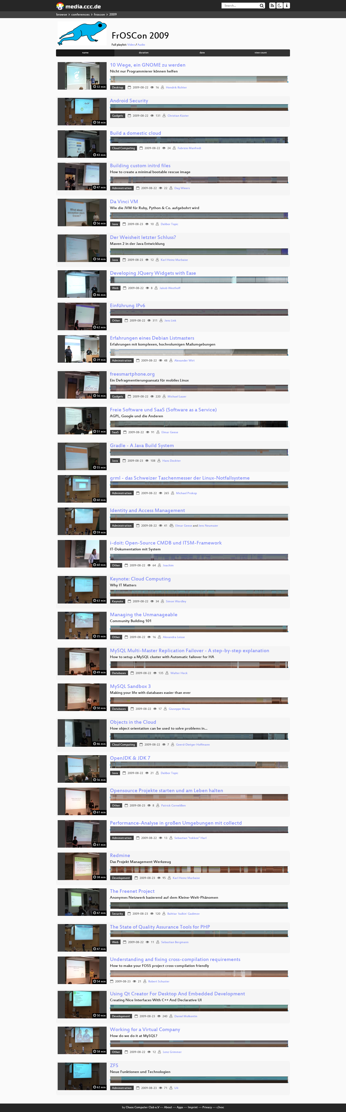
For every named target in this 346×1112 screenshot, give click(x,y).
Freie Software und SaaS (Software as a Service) (163, 410)
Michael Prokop (186, 493)
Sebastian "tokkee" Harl (190, 838)
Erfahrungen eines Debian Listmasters (152, 339)
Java (115, 224)
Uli (176, 1088)
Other (116, 320)
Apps (180, 1107)
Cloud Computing (123, 148)
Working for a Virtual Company (145, 1030)
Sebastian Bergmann (175, 942)
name (85, 52)
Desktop (117, 87)
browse (61, 15)
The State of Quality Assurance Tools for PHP (160, 927)
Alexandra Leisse (174, 637)
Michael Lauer (177, 396)
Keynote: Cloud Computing (140, 579)
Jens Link (170, 320)
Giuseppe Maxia (179, 709)
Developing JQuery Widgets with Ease (153, 274)
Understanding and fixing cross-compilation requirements (175, 960)
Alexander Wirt (184, 360)
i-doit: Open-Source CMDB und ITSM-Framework (166, 543)
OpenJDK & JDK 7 (130, 759)
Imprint (193, 1107)
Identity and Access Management (147, 511)
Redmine (120, 856)
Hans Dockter (171, 461)
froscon (99, 15)
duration (144, 52)
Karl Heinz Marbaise (174, 260)
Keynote (117, 601)
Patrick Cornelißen (173, 805)
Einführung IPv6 (127, 306)
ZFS (114, 1066)
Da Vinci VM (124, 202)
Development (121, 878)
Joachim (168, 565)
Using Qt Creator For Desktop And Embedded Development (177, 994)
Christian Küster (178, 116)
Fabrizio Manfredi (189, 148)
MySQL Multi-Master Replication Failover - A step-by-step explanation (189, 651)
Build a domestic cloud (135, 134)
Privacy (207, 1107)
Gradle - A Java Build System (142, 446)
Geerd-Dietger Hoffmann (193, 745)
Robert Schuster (158, 981)
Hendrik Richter (176, 87)
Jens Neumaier (208, 526)
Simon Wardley (176, 601)
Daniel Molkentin (185, 1016)
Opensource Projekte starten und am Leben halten (166, 791)
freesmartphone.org (132, 374)
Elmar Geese (169, 432)
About (168, 1107)
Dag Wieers (182, 188)
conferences (80, 15)
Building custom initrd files (140, 166)
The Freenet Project (132, 892)
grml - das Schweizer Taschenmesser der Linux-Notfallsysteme (180, 478)
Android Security (129, 101)
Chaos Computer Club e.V (142, 1107)
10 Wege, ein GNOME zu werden (147, 65)
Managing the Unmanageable (143, 615)
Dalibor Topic (169, 224)
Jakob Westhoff (170, 288)
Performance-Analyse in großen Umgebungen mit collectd (176, 823)
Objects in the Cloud (133, 723)
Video (131, 45)
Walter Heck (179, 673)
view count (261, 52)
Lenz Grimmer (172, 1052)
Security (117, 914)
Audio (141, 45)
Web (115, 288)
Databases (119, 673)
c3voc (220, 1107)
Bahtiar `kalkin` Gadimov (183, 914)
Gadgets (117, 116)
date (202, 52)
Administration (122, 188)
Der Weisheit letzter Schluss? (143, 238)
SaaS (115, 432)
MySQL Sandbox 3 (130, 687)
